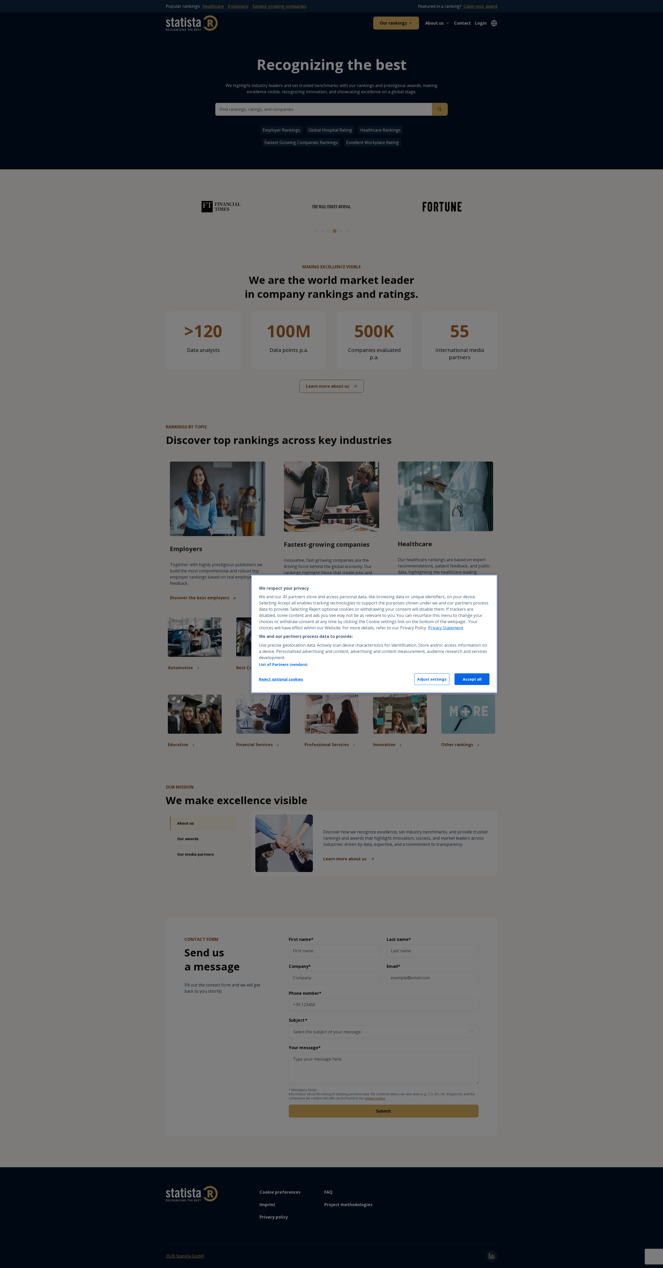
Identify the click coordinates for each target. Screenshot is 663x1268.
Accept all (472, 679)
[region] (374, 634)
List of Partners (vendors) (283, 664)
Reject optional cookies (281, 679)
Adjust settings (431, 679)
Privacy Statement (445, 628)
